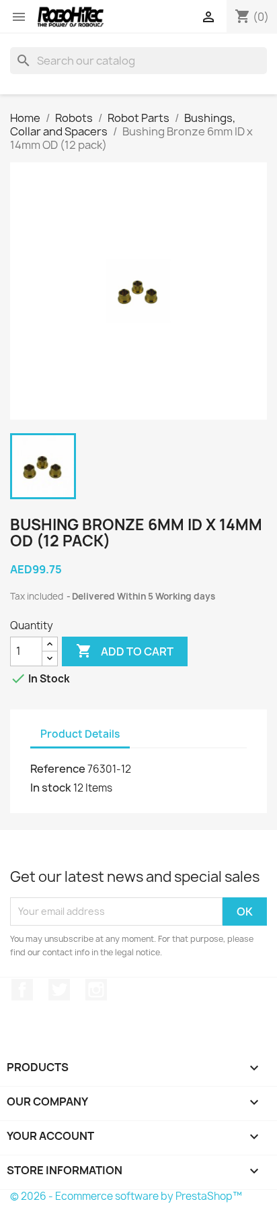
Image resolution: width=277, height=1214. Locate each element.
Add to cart (124, 651)
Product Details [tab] (80, 734)
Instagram (96, 989)
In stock (50, 787)
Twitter (59, 989)
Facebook (22, 989)
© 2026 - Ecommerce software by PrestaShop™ (126, 1196)
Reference (57, 768)
